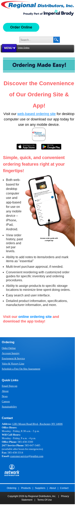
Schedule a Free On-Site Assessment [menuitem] (21, 368)
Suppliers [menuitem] (40, 488)
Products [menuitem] (26, 488)
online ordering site (35, 317)
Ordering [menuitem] (11, 488)
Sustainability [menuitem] (9, 406)
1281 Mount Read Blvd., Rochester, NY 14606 (37, 423)
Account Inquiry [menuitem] (11, 353)
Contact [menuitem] (64, 488)
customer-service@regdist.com (26, 456)
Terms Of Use (44, 499)
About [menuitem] (5, 391)
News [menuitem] (5, 396)
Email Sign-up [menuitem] (9, 385)
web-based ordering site (36, 114)
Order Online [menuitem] (9, 348)
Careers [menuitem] (6, 401)
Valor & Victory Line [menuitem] (13, 363)
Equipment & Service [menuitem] (13, 358)
